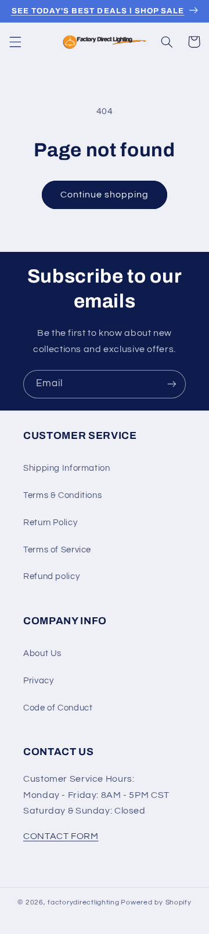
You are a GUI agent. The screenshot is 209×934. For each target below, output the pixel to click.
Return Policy (50, 522)
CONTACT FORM (61, 836)
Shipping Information (66, 468)
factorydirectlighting (83, 902)
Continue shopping (104, 194)
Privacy (38, 680)
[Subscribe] (171, 384)
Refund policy (51, 576)
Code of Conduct (57, 708)
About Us (42, 653)
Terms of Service (57, 549)
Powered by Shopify (156, 902)
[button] (15, 41)
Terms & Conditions (62, 495)
